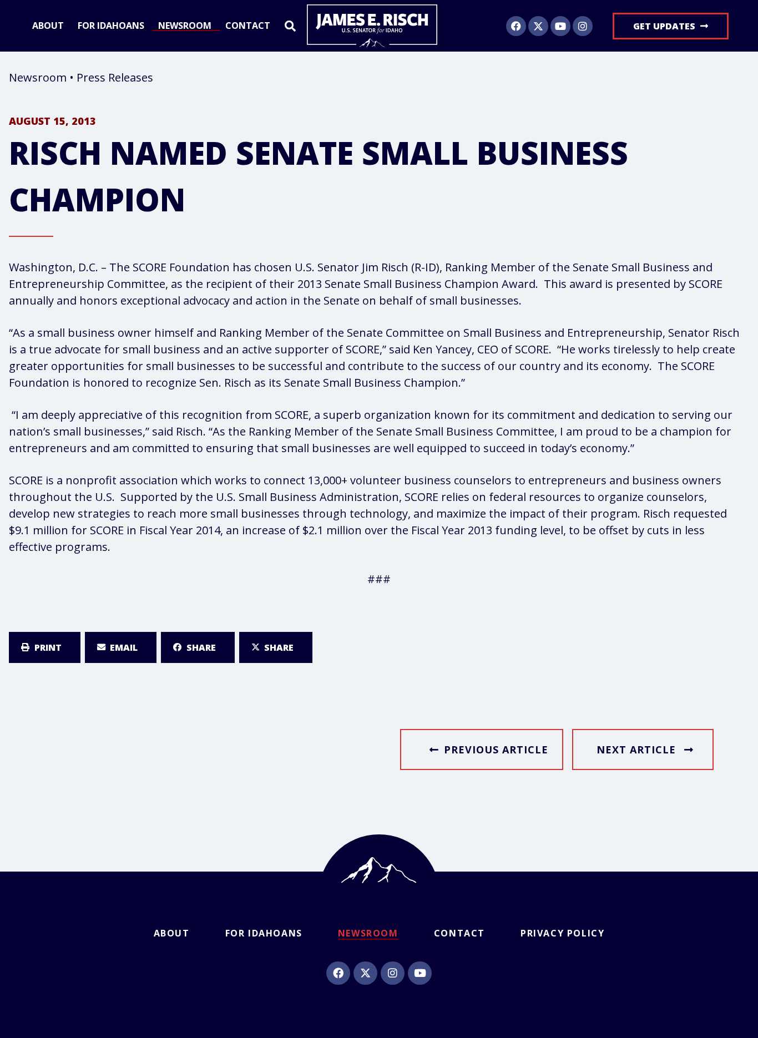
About (48, 26)
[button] (44, 647)
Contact (247, 26)
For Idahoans (111, 26)
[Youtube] (560, 26)
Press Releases (115, 77)
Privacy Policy (562, 933)
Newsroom (184, 26)
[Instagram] (583, 26)
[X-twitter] (538, 26)
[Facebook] (516, 26)
